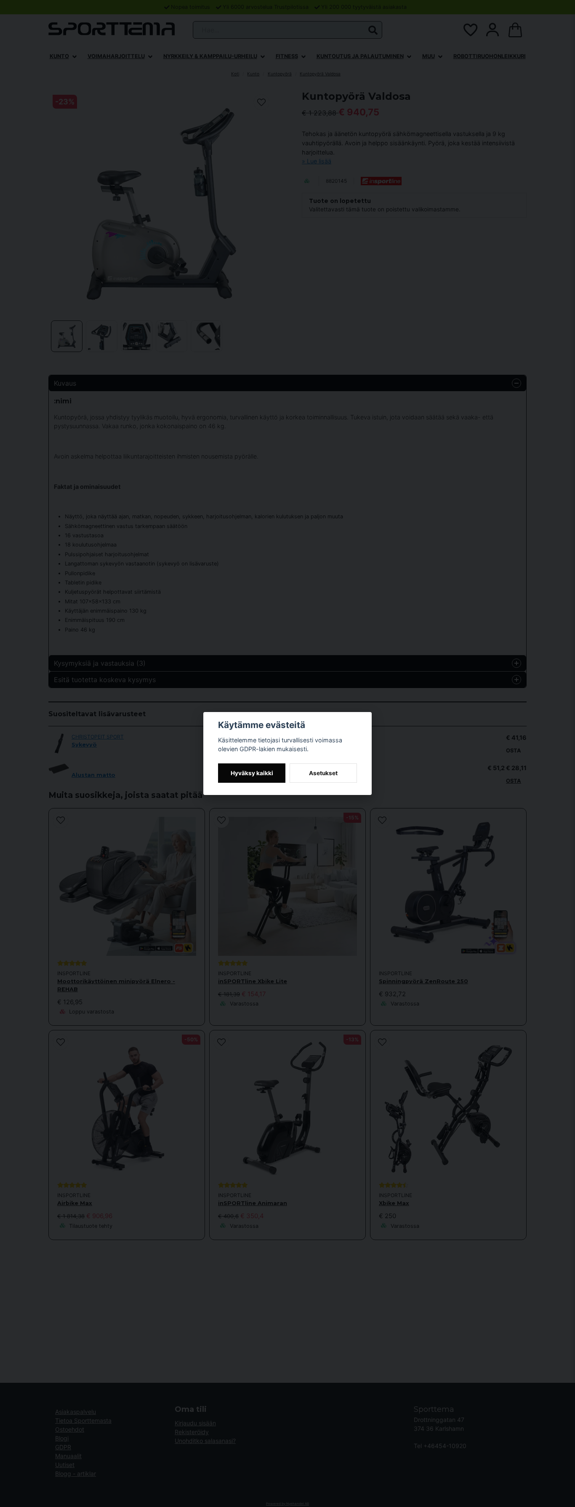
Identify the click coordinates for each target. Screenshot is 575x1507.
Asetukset (323, 773)
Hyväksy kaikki (252, 773)
